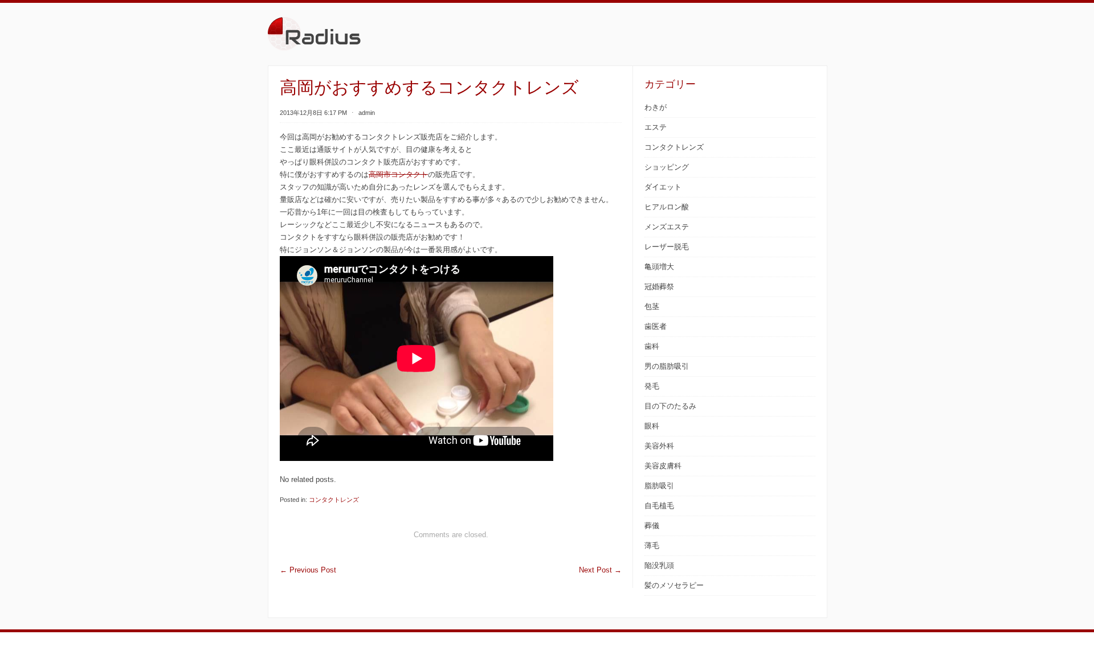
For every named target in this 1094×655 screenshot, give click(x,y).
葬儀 (651, 525)
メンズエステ (666, 227)
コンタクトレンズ (334, 499)
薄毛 (651, 545)
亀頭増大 (659, 266)
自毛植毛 (659, 505)
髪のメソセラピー (674, 585)
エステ (655, 127)
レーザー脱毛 (666, 246)
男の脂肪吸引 (666, 366)
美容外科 (659, 446)
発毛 (651, 386)
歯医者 (655, 326)
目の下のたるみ (670, 406)
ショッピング (666, 167)
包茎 (651, 306)
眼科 (651, 426)
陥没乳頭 (659, 565)
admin (366, 112)
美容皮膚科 (662, 466)
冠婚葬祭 (659, 286)
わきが (655, 107)
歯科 (651, 346)
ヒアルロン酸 (666, 207)
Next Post (600, 570)
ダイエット (662, 187)
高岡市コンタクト (398, 174)
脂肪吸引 (659, 485)
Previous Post (308, 570)
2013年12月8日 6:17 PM (313, 112)
